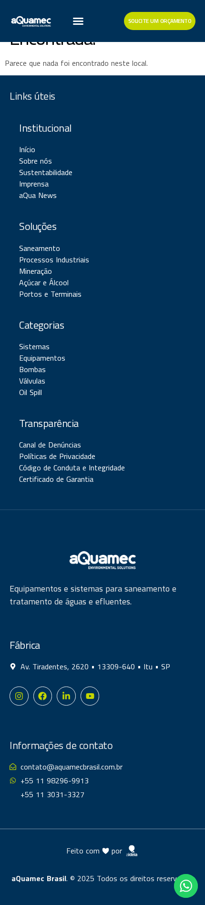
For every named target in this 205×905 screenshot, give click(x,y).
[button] (78, 21)
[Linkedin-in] (66, 696)
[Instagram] (19, 696)
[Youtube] (90, 696)
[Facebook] (42, 696)
